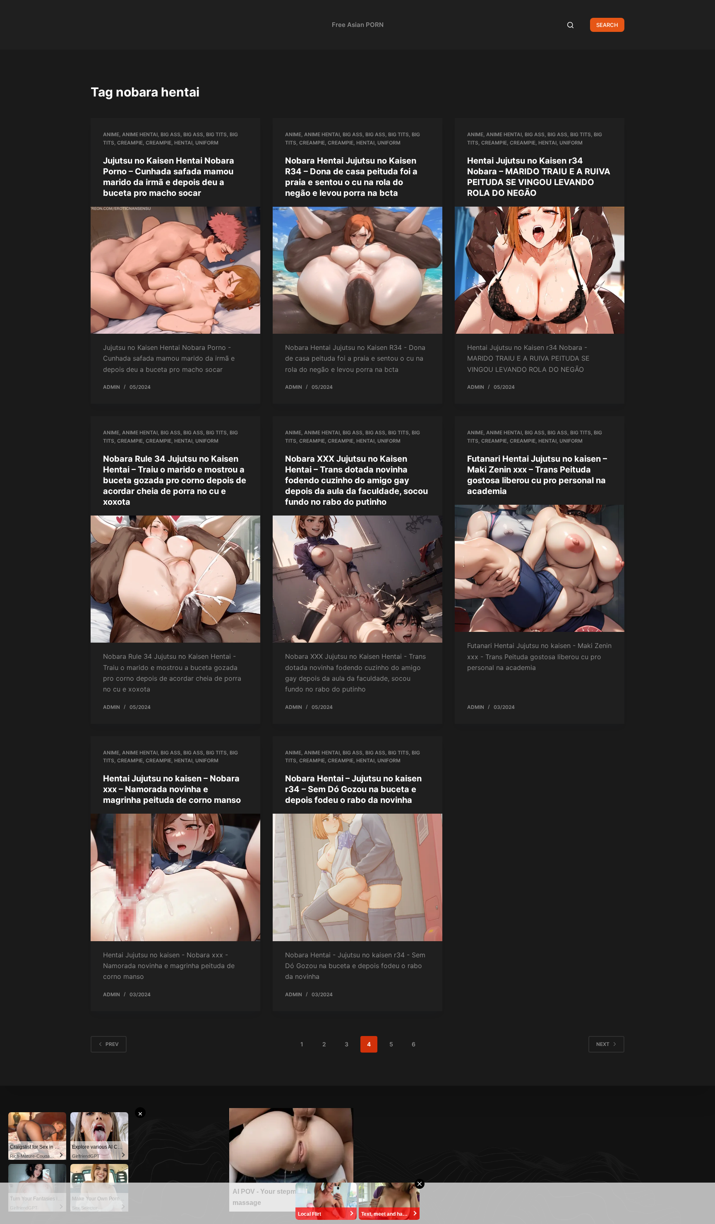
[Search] (570, 25)
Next (602, 1044)
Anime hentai (140, 134)
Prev (112, 1044)
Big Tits (216, 134)
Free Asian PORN (358, 25)
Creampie (130, 143)
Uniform (206, 143)
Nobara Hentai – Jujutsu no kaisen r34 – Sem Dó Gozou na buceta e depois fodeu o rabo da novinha (353, 789)
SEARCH (607, 25)
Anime (111, 134)
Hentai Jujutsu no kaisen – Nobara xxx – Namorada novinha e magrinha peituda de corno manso (172, 789)
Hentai (183, 143)
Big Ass (170, 134)
